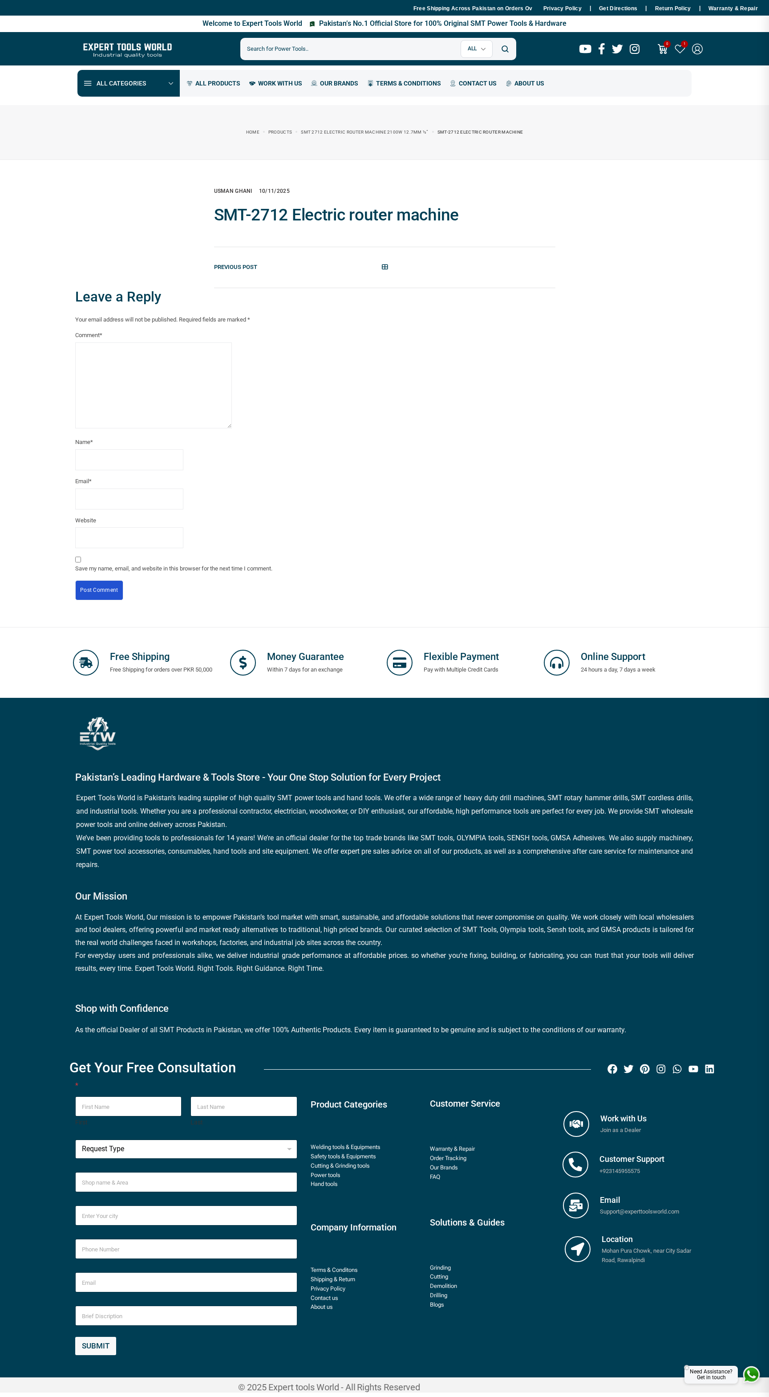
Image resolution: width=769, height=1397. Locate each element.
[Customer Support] (575, 1164)
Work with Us (623, 1118)
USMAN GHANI (233, 191)
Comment (88, 335)
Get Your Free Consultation (152, 1067)
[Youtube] (693, 1069)
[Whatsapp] (677, 1069)
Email (83, 481)
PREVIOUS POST (235, 267)
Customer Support (631, 1159)
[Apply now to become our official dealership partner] (275, 83)
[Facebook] (612, 1069)
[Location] (578, 1249)
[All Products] (213, 83)
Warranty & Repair (733, 8)
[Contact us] (473, 83)
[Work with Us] (576, 1124)
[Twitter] (629, 1069)
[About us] (525, 83)
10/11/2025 (274, 191)
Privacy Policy (562, 8)
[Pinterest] (645, 1069)
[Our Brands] (334, 83)
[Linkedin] (710, 1069)
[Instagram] (661, 1069)
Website (85, 520)
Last (196, 1122)
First (81, 1122)
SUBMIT (95, 1345)
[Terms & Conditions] (404, 83)
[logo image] (126, 48)
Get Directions (618, 8)
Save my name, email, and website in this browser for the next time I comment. (173, 568)
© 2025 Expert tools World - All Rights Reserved (329, 1387)
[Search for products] (505, 49)
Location (617, 1239)
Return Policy (673, 8)
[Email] (576, 1205)
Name (84, 442)
